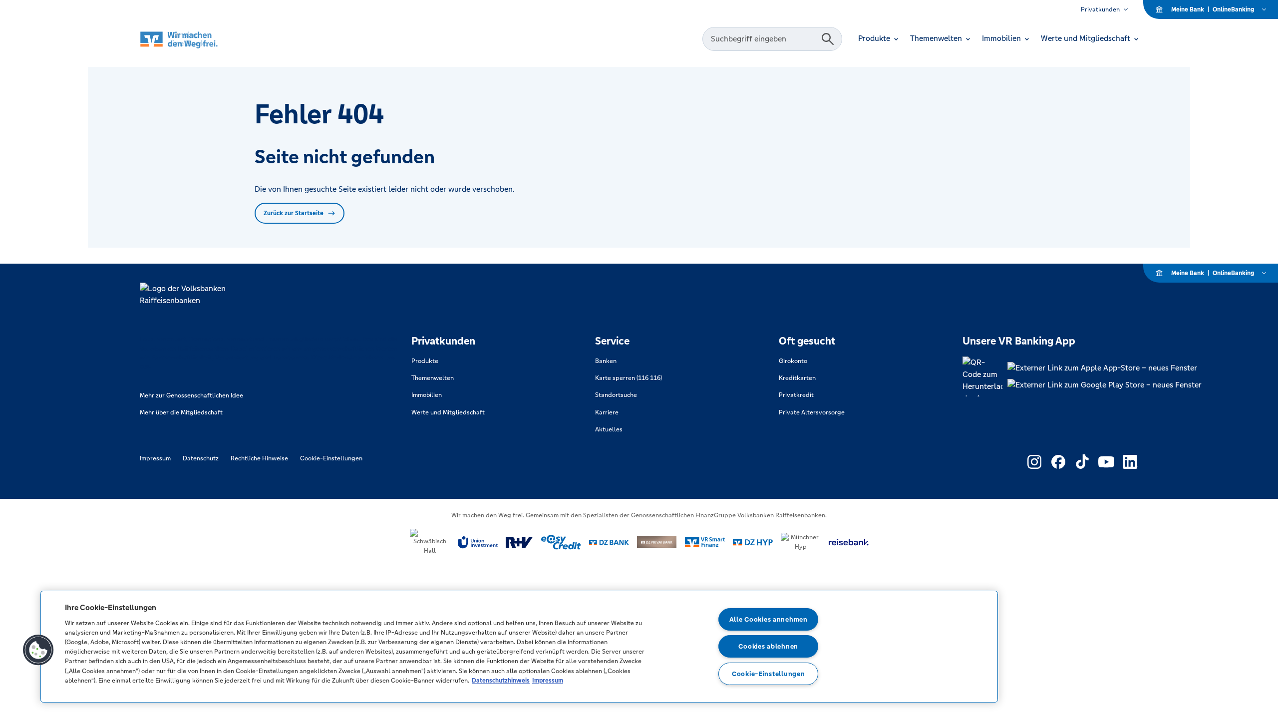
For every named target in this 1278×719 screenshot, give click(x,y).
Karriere (607, 412)
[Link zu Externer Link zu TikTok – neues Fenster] (1082, 462)
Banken (606, 361)
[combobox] (763, 39)
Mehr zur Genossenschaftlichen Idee (191, 395)
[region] (519, 646)
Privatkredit (796, 395)
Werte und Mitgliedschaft (448, 412)
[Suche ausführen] (828, 39)
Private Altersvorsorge (812, 412)
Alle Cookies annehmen (768, 619)
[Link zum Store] (1104, 368)
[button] (38, 650)
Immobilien (426, 395)
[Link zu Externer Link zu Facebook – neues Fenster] (1058, 462)
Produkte (424, 361)
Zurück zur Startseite (293, 213)
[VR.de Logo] (193, 39)
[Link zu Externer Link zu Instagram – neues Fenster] (1034, 462)
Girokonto (793, 361)
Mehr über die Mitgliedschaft (181, 412)
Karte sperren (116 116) (628, 378)
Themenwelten (432, 378)
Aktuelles (609, 429)
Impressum (155, 458)
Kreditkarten (797, 378)
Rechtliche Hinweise (259, 458)
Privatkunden (1100, 9)
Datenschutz (201, 458)
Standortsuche (616, 395)
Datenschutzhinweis (501, 680)
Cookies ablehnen (768, 646)
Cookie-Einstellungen (331, 458)
